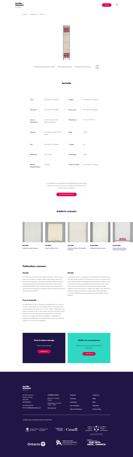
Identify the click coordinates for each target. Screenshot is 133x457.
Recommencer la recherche (66, 194)
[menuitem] (77, 396)
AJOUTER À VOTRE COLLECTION (83, 67)
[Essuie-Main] (100, 232)
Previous (65, 217)
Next (68, 217)
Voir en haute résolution (65, 67)
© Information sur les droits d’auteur (44, 67)
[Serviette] (33, 232)
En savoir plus (44, 351)
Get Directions (27, 402)
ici (74, 188)
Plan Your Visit (52, 408)
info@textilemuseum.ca (34, 407)
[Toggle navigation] (117, 4)
